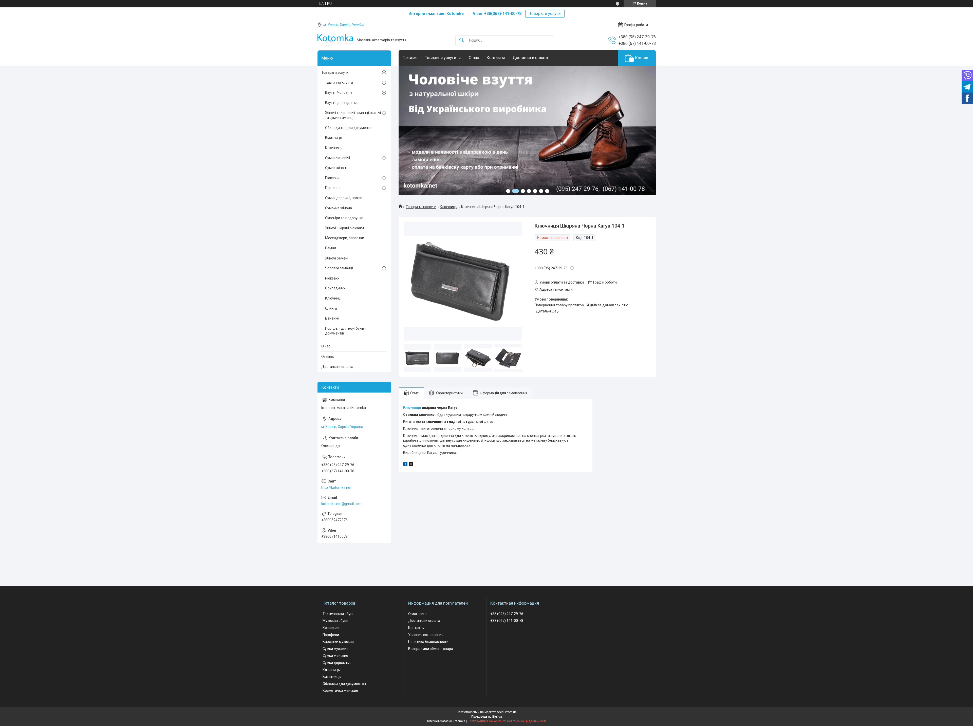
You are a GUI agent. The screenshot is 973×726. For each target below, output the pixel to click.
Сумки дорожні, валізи (343, 198)
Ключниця (448, 207)
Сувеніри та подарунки (344, 218)
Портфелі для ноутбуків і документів (345, 331)
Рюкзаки (332, 178)
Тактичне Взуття (339, 83)
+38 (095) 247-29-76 (506, 614)
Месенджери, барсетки (344, 238)
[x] (411, 465)
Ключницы (332, 670)
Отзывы (327, 357)
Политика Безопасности (428, 642)
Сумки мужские (335, 649)
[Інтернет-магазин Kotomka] (335, 40)
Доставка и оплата (530, 57)
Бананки (332, 318)
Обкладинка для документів (348, 128)
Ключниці (333, 298)
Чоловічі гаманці (339, 268)
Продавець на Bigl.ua (486, 716)
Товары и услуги (544, 13)
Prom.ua (511, 712)
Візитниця (333, 138)
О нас (474, 57)
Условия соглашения (425, 635)
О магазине (417, 614)
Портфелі (332, 188)
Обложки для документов (344, 684)
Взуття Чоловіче (338, 92)
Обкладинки (335, 288)
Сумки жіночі (336, 168)
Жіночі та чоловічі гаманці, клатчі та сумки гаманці (353, 115)
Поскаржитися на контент (486, 721)
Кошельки (331, 628)
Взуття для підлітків (342, 103)
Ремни (330, 248)
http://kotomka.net (336, 488)
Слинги (331, 308)
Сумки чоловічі (337, 158)
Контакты (495, 57)
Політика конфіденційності (526, 721)
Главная (409, 57)
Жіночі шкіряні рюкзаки (344, 228)
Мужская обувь (335, 621)
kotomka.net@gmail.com (341, 504)
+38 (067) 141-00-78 (506, 621)
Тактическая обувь (338, 614)
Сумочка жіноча (338, 208)
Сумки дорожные (337, 663)
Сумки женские (335, 656)
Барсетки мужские (338, 642)
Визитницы (332, 677)
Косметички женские (340, 690)
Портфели (331, 635)
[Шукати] (461, 40)
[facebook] (405, 465)
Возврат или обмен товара (430, 649)
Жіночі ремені (336, 258)
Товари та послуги (421, 207)
